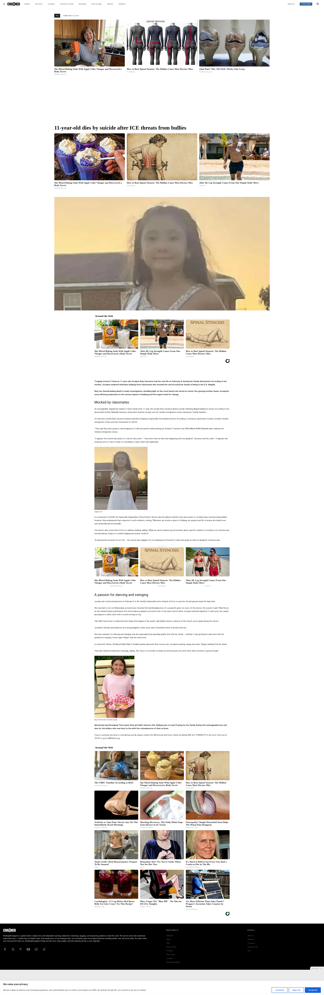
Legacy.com (98, 512)
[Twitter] (166, 373)
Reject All (296, 990)
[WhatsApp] (178, 373)
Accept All (313, 990)
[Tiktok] (44, 949)
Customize (279, 990)
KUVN (198, 428)
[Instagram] (36, 949)
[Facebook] (160, 373)
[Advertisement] (162, 101)
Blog (57, 15)
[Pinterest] (172, 373)
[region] (162, 987)
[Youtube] (28, 949)
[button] (318, 4)
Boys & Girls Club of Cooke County (130, 644)
